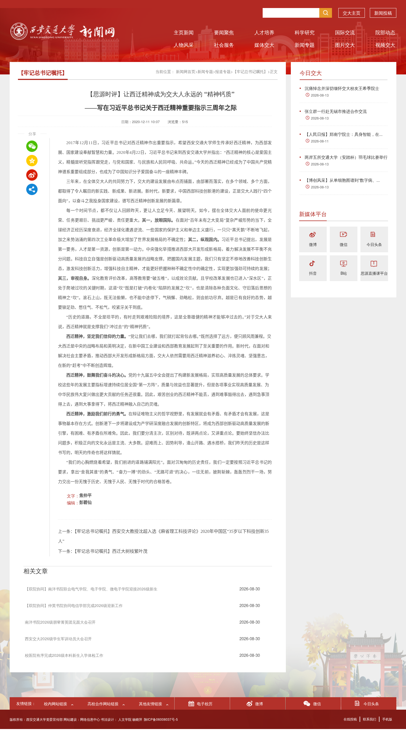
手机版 (387, 719)
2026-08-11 (320, 141)
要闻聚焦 (224, 32)
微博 (313, 244)
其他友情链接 (150, 703)
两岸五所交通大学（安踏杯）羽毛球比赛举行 (346, 157)
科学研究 (305, 32)
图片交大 (345, 44)
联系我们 (369, 719)
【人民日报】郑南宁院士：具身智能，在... (344, 134)
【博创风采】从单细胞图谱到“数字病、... (342, 180)
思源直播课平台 (374, 273)
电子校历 (204, 703)
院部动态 (385, 32)
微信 (343, 244)
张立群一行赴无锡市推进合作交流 (336, 111)
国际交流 (345, 32)
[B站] (343, 264)
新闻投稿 (383, 13)
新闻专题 (305, 44)
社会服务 (224, 44)
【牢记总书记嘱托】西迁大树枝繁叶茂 (111, 551)
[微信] (343, 235)
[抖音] (313, 264)
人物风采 (184, 44)
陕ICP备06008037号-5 (161, 719)
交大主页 (351, 13)
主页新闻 (184, 32)
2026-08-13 (320, 95)
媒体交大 (264, 44)
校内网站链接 (55, 703)
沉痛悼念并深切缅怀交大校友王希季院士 (342, 88)
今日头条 (374, 244)
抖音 (313, 273)
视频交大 (385, 44)
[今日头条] (374, 235)
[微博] (313, 235)
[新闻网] (62, 38)
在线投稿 (350, 719)
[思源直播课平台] (374, 264)
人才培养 (264, 32)
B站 (344, 273)
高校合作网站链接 (103, 703)
